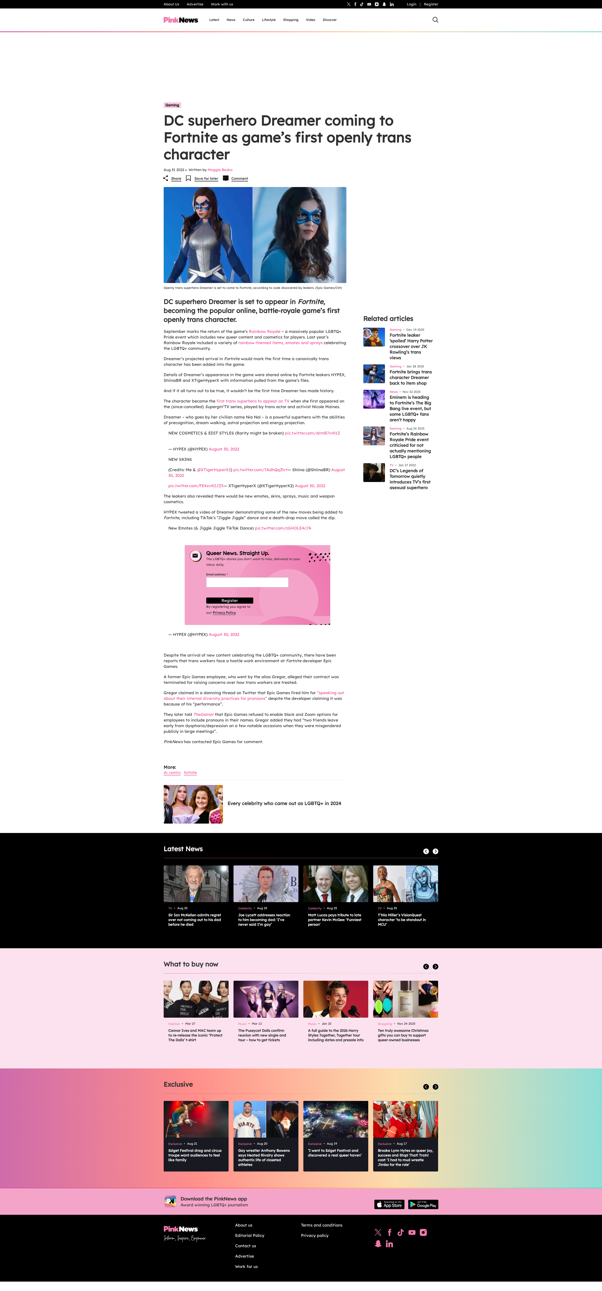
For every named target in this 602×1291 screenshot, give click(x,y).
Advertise (195, 4)
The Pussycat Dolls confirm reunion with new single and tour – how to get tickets (262, 1035)
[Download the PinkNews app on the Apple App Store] (389, 1204)
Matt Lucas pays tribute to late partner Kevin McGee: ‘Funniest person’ (334, 920)
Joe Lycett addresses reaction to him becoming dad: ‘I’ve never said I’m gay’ (264, 920)
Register (431, 4)
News (231, 20)
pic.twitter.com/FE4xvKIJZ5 (196, 485)
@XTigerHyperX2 (214, 469)
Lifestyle (269, 20)
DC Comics (172, 772)
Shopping (290, 20)
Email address (222, 574)
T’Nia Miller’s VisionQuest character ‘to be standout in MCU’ (402, 920)
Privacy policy (315, 1235)
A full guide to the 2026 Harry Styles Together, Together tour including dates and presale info (336, 1035)
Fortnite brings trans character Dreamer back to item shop (411, 377)
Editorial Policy (249, 1235)
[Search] (435, 20)
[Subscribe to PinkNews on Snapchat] (378, 1245)
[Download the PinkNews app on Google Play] (423, 1204)
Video (310, 20)
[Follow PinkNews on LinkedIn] (392, 4)
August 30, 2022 (224, 448)
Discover (330, 20)
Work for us (246, 1266)
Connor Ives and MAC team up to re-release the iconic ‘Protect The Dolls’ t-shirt (195, 1035)
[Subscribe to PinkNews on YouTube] (412, 1233)
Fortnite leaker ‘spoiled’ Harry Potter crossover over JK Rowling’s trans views (411, 346)
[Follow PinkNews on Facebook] (389, 1233)
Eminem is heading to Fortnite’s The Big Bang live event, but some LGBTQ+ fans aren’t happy (410, 408)
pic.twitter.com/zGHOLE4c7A (283, 528)
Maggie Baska (220, 169)
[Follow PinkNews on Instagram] (423, 1233)
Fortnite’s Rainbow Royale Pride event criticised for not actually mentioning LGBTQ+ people (410, 445)
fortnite (190, 772)
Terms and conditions (321, 1225)
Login (411, 4)
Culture (248, 20)
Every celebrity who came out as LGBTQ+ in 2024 (284, 803)
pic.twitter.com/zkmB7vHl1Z (312, 432)
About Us (171, 4)
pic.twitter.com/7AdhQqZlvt (260, 469)
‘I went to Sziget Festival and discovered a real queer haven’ (335, 1152)
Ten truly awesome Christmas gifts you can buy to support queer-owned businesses (403, 1035)
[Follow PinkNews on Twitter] (378, 1233)
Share (176, 178)
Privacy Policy (224, 612)
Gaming (172, 105)
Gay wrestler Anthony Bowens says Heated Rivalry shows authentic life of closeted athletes (264, 1157)
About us (243, 1225)
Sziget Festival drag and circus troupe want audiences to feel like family (195, 1155)
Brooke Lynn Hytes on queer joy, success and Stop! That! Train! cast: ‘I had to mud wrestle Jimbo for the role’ (405, 1157)
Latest (214, 20)
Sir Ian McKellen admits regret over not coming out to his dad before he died (194, 920)
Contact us (245, 1245)
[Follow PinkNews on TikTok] (401, 1233)
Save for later (206, 178)
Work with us (222, 4)
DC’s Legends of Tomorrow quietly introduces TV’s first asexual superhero (410, 479)
